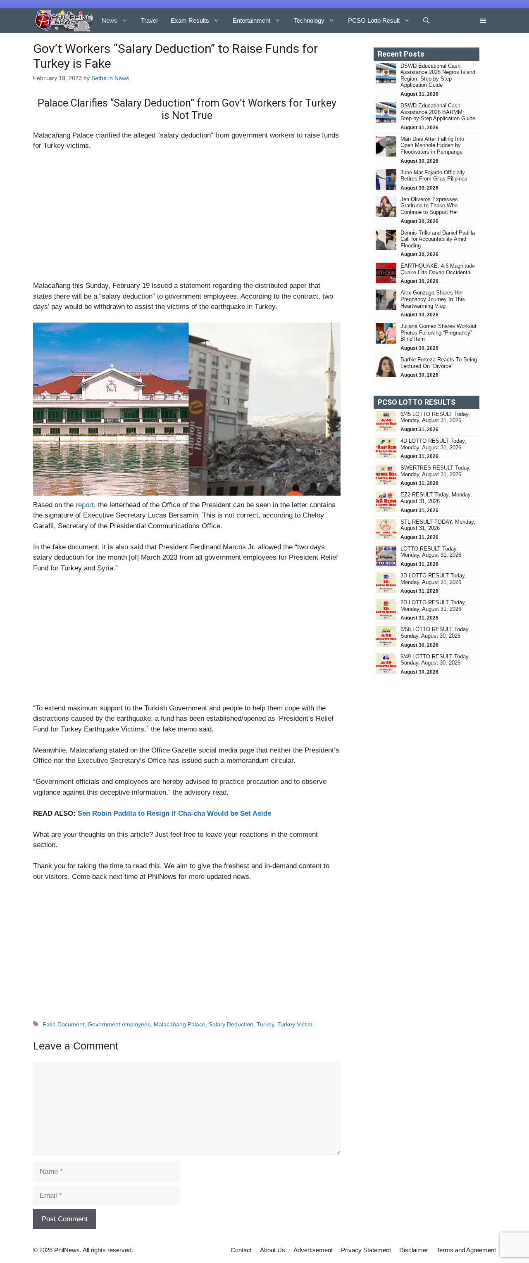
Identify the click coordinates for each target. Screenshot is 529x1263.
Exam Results (190, 20)
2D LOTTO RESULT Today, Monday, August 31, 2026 (433, 605)
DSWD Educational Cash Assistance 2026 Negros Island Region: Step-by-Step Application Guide (437, 75)
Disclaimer (413, 1250)
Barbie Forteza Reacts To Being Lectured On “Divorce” (438, 362)
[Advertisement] (187, 219)
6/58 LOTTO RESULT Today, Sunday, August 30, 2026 (435, 632)
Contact (241, 1250)
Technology (309, 20)
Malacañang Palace (179, 1024)
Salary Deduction (231, 1024)
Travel (149, 20)
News (109, 20)
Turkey (265, 1024)
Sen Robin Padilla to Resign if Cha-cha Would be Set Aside (174, 813)
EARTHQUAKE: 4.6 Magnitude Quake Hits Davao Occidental (437, 269)
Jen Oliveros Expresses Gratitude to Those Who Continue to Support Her (429, 205)
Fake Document (63, 1024)
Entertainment (251, 20)
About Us (272, 1250)
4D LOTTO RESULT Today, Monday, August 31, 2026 (433, 444)
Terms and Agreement (466, 1250)
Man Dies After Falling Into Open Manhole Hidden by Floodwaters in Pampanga (432, 145)
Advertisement (313, 1250)
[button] (426, 20)
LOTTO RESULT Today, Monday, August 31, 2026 (430, 552)
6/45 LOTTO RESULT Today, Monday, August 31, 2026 (435, 417)
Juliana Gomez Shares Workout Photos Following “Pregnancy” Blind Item (438, 332)
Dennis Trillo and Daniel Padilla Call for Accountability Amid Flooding (437, 239)
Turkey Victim (294, 1024)
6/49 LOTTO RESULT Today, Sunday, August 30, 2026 (435, 659)
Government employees (119, 1024)
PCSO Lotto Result (374, 20)
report (85, 505)
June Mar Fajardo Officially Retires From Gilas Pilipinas (433, 175)
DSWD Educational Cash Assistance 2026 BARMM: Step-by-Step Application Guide (437, 111)
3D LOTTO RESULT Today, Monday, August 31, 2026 (433, 578)
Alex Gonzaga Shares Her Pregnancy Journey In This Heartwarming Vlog (432, 299)
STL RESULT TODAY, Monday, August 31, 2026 (437, 525)
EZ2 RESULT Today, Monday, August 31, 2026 (436, 497)
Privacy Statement (366, 1250)
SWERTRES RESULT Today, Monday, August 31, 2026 (435, 471)
